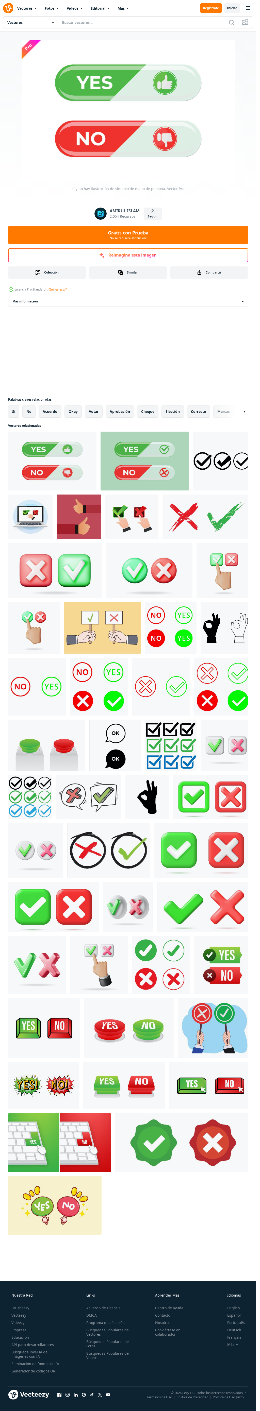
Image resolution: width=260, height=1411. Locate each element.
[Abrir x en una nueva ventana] (100, 1394)
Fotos (50, 8)
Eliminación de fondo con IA (35, 1363)
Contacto (162, 1315)
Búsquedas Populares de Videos (107, 1355)
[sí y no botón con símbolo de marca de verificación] (145, 461)
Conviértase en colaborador (168, 1332)
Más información (25, 301)
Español (234, 1315)
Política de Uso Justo (228, 1397)
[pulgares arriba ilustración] (79, 517)
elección (173, 411)
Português (236, 1322)
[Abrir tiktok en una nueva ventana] (92, 1394)
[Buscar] (232, 22)
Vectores (24, 8)
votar (94, 411)
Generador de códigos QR (33, 1371)
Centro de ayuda (169, 1307)
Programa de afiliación (105, 1322)
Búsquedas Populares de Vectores (107, 1332)
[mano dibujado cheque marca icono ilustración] (206, 517)
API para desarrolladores (32, 1344)
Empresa (18, 1330)
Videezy (17, 1322)
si (13, 411)
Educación (20, 1337)
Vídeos (72, 8)
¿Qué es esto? (57, 289)
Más (121, 8)
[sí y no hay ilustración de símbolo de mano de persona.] (52, 461)
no (28, 411)
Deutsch (234, 1330)
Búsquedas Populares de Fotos (107, 1343)
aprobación (120, 411)
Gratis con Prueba (128, 235)
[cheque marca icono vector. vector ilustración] (108, 850)
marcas (223, 411)
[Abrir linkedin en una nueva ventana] (76, 1394)
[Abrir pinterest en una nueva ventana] (84, 1394)
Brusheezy (20, 1307)
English (233, 1307)
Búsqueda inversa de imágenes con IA (29, 1354)
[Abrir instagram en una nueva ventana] (68, 1394)
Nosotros (162, 1322)
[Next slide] (240, 411)
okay (73, 411)
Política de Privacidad (192, 1397)
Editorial (98, 8)
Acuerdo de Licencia (103, 1307)
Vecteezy (18, 1315)
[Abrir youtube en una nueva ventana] (108, 1394)
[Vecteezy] (8, 8)
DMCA (91, 1315)
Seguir (153, 216)
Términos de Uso (159, 1397)
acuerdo (50, 411)
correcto (198, 411)
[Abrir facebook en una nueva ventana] (59, 1394)
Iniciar (232, 8)
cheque (147, 411)
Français (234, 1337)
